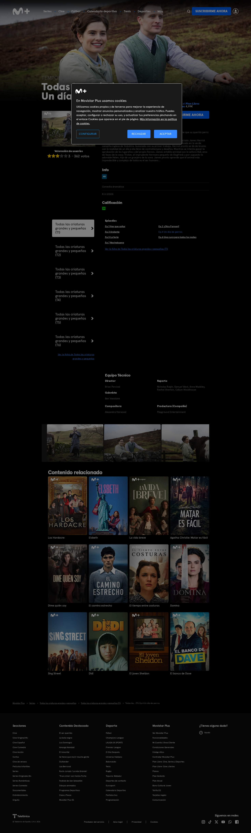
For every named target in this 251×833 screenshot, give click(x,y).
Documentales (19, 790)
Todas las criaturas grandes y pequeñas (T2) (70, 251)
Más (160, 11)
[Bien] (62, 156)
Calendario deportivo (102, 11)
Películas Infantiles (21, 766)
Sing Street (54, 673)
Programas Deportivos (69, 790)
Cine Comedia (19, 747)
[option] (75, 443)
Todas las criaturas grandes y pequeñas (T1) (70, 228)
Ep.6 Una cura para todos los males (177, 237)
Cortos (16, 757)
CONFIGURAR (88, 133)
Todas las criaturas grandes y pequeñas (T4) (70, 296)
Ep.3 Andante (112, 231)
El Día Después (113, 752)
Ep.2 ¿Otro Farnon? (168, 226)
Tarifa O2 (156, 790)
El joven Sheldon (139, 673)
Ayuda (207, 732)
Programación (112, 800)
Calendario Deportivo (116, 790)
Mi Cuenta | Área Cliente (163, 742)
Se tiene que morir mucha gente (74, 757)
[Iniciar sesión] (236, 11)
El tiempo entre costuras (144, 605)
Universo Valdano (114, 757)
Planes (155, 771)
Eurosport (110, 785)
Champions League (115, 738)
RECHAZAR (139, 133)
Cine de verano (20, 761)
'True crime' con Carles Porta (72, 776)
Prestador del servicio (94, 822)
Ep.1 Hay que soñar (115, 226)
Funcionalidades (160, 738)
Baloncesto (111, 761)
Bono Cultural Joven (161, 785)
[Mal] (53, 156)
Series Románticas (21, 781)
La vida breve (137, 537)
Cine (61, 11)
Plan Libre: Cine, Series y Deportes (168, 761)
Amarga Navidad (66, 747)
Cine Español (19, 742)
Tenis (127, 11)
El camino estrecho (100, 605)
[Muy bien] (66, 156)
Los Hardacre (56, 537)
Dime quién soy (57, 605)
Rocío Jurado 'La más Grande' (73, 771)
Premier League (113, 747)
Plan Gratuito (158, 776)
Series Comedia (20, 785)
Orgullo (16, 800)
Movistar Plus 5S (66, 800)
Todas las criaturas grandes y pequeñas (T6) (70, 341)
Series (47, 11)
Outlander (64, 761)
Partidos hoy (111, 795)
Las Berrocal (65, 766)
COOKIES (154, 822)
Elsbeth (93, 537)
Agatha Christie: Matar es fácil (189, 537)
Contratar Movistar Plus (163, 757)
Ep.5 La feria (111, 237)
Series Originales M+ (22, 776)
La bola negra (65, 738)
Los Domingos (65, 742)
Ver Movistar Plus (160, 733)
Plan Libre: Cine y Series (163, 766)
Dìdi (91, 673)
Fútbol (75, 11)
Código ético (158, 752)
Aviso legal (118, 822)
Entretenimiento (20, 795)
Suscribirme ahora (211, 11)
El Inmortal (64, 752)
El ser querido (65, 733)
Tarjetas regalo (159, 795)
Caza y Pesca (65, 795)
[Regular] (57, 156)
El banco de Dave (180, 673)
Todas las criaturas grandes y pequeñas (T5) (70, 318)
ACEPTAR (166, 133)
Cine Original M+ (20, 738)
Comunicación (159, 800)
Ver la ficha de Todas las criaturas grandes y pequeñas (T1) (136, 249)
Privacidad (136, 822)
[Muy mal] (49, 156)
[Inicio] (21, 11)
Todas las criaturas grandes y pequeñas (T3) (70, 273)
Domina (174, 605)
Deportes (144, 11)
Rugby (108, 771)
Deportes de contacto (116, 781)
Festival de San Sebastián (70, 781)
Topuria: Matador (114, 776)
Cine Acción (18, 752)
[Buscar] (188, 11)
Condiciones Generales (163, 747)
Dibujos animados (67, 785)
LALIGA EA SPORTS (114, 742)
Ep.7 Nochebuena (114, 242)
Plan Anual (157, 781)
